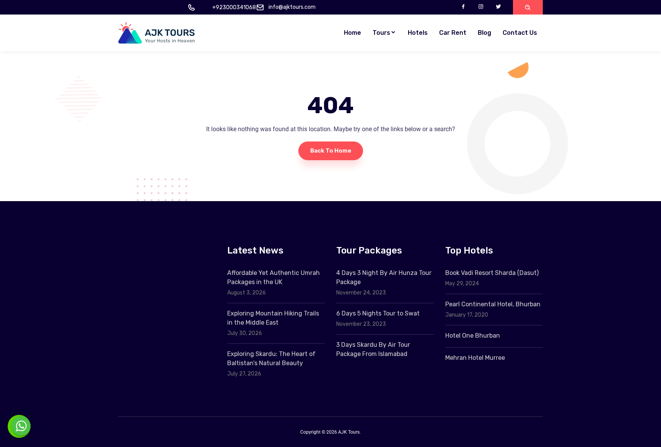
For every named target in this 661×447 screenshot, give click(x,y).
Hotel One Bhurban (472, 335)
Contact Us (520, 32)
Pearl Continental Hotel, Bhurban (493, 304)
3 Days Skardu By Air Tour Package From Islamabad (373, 349)
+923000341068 (234, 7)
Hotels (418, 32)
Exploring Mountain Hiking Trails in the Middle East (273, 318)
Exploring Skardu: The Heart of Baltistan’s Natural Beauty (271, 358)
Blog (484, 32)
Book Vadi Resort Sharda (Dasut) (492, 272)
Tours (381, 32)
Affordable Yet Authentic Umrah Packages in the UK (273, 277)
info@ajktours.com (292, 7)
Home (352, 32)
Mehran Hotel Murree (475, 357)
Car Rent (452, 32)
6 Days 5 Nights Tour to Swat (378, 313)
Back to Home (330, 150)
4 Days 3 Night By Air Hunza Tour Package (383, 277)
